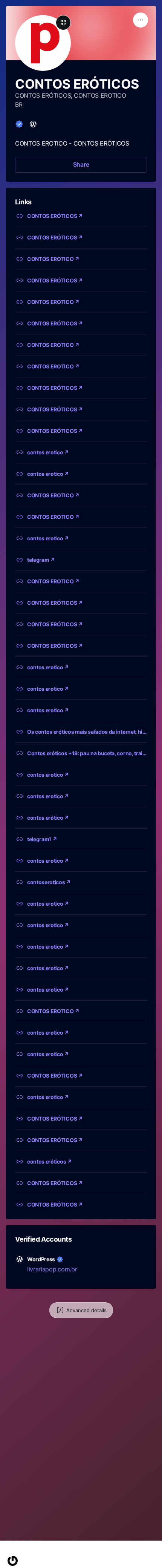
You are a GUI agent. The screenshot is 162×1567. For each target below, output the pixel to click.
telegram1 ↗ (42, 839)
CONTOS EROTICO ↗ (53, 259)
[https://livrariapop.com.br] (33, 124)
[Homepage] (13, 1561)
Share (81, 164)
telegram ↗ (41, 560)
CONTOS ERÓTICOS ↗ (55, 216)
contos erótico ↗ (48, 817)
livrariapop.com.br (52, 1269)
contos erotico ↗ (48, 452)
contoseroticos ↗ (49, 882)
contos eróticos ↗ (49, 1161)
